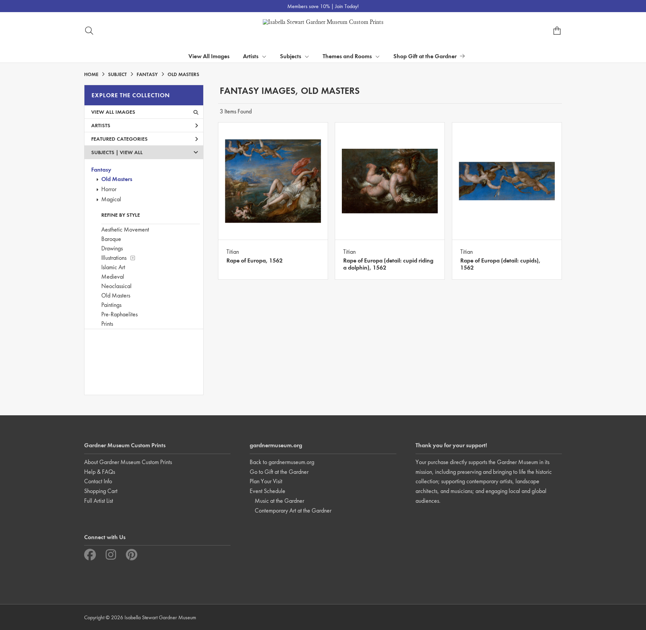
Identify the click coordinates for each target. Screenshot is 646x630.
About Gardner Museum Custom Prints (128, 462)
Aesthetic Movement (125, 229)
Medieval (112, 276)
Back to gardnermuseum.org (282, 462)
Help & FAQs (99, 472)
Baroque (111, 239)
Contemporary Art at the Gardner (293, 510)
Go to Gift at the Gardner (279, 472)
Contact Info (98, 481)
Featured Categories (119, 138)
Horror (108, 189)
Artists (100, 125)
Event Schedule (267, 491)
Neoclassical (116, 286)
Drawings (112, 248)
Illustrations (114, 257)
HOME (91, 74)
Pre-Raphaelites (119, 314)
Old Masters (116, 179)
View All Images (208, 56)
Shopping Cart (100, 491)
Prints (107, 323)
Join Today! (347, 6)
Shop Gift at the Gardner (425, 56)
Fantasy (101, 169)
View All (131, 152)
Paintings (111, 305)
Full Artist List (98, 500)
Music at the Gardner (279, 500)
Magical (111, 199)
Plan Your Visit (266, 481)
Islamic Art (113, 267)
